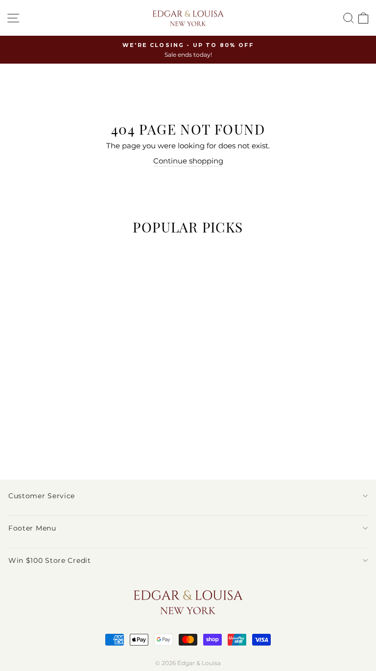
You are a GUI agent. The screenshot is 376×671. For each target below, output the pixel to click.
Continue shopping (188, 161)
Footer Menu (32, 528)
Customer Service (41, 495)
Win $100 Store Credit (49, 560)
